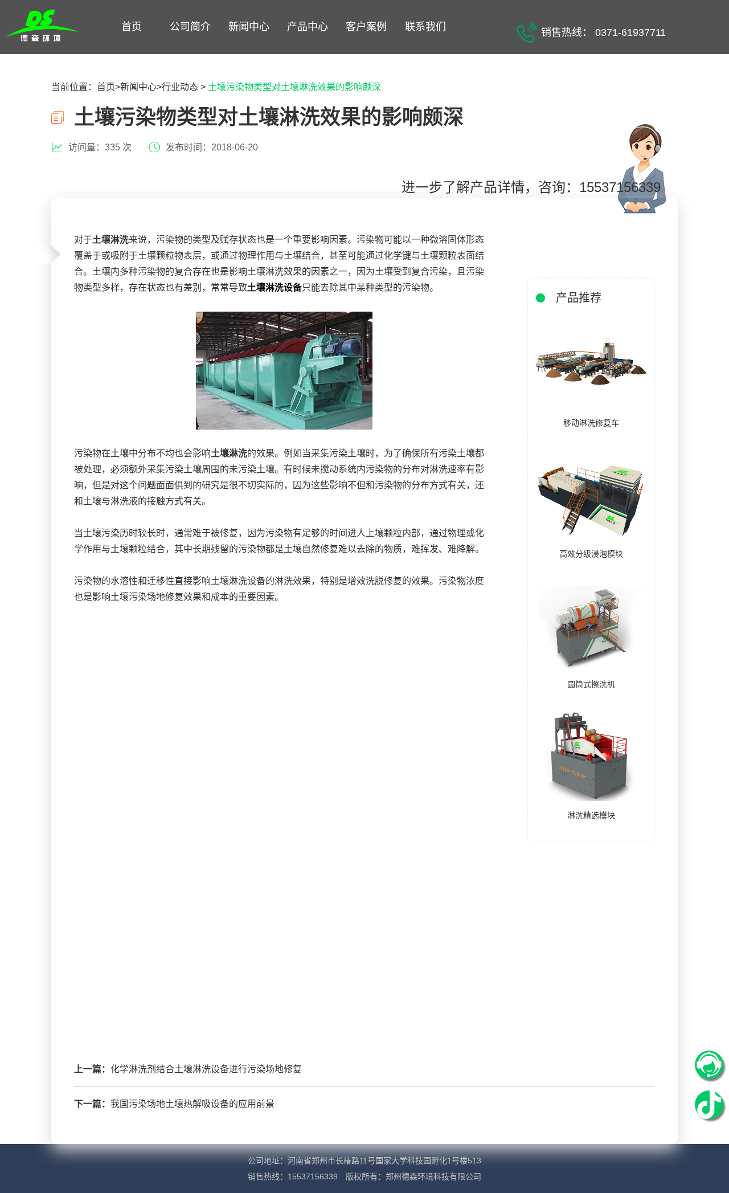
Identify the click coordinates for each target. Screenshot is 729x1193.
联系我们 (425, 26)
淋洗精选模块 (591, 815)
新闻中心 (248, 26)
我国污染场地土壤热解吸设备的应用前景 (192, 1104)
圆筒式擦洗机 (591, 684)
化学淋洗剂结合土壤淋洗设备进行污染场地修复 (206, 1069)
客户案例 (366, 26)
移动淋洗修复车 (591, 422)
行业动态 (180, 87)
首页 (131, 26)
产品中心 (307, 26)
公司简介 (190, 26)
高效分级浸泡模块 (591, 553)
